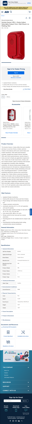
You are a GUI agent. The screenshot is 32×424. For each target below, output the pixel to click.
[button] (31, 212)
